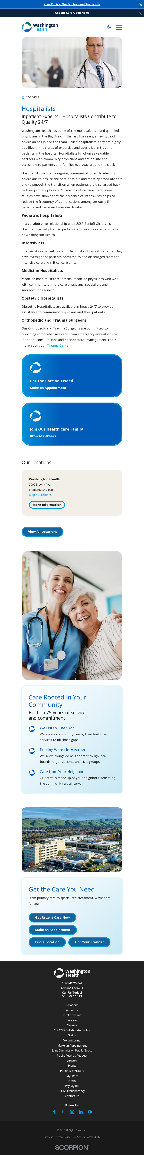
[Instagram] (72, 1112)
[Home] (40, 27)
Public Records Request (72, 1055)
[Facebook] (54, 1112)
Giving (72, 1035)
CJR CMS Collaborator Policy (72, 1030)
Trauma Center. (58, 345)
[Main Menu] (119, 27)
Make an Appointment (72, 1045)
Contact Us (72, 1096)
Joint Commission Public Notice (72, 1050)
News (72, 1081)
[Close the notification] (140, 5)
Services (72, 1020)
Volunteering (72, 1040)
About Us (72, 1010)
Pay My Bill (72, 1086)
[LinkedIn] (81, 1112)
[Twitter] (63, 1112)
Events (72, 1066)
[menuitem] (48, 1137)
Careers (72, 1025)
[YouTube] (90, 1112)
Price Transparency (72, 1091)
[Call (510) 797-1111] (109, 27)
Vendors (72, 1061)
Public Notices (72, 1015)
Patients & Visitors (72, 1071)
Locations (72, 1005)
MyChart (72, 1076)
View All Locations (42, 531)
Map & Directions (40, 495)
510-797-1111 (72, 996)
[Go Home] (23, 97)
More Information (47, 505)
